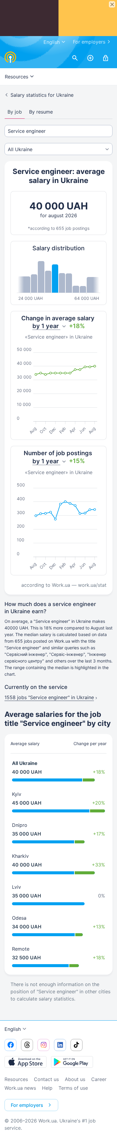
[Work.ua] (10, 57)
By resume (41, 112)
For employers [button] (27, 1105)
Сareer (98, 1079)
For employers (89, 42)
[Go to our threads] (27, 1045)
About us (75, 1079)
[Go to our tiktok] (76, 1045)
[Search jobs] (75, 58)
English (12, 1029)
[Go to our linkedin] (60, 1045)
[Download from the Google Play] (72, 1062)
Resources (16, 1079)
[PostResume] (90, 58)
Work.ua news (20, 1088)
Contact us (46, 1079)
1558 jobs (49, 697)
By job (15, 112)
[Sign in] (105, 58)
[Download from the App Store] (25, 1062)
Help (47, 1088)
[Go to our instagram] (44, 1045)
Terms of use (73, 1088)
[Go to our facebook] (10, 1045)
